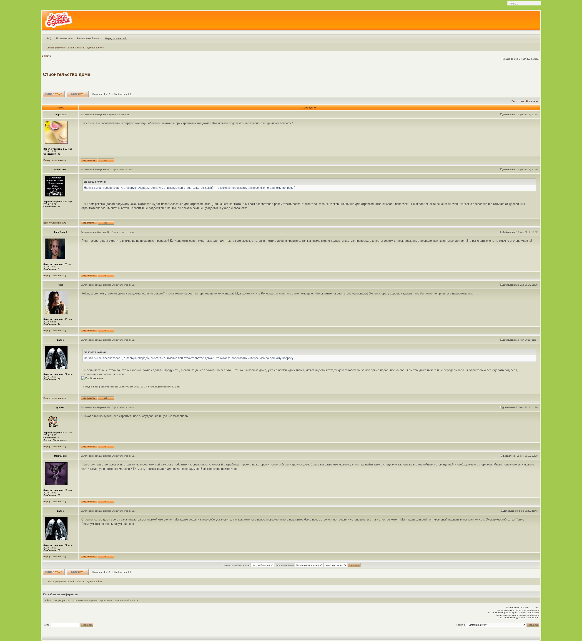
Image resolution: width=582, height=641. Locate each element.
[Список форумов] (58, 21)
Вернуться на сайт (116, 38)
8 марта (46, 56)
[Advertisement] (456, 74)
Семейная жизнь (76, 47)
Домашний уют (95, 47)
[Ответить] (78, 94)
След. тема (532, 101)
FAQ (49, 38)
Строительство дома (66, 74)
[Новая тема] (54, 94)
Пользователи (64, 38)
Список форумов (56, 47)
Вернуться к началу (54, 160)
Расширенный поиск (89, 38)
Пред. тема (518, 101)
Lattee (122, 386)
